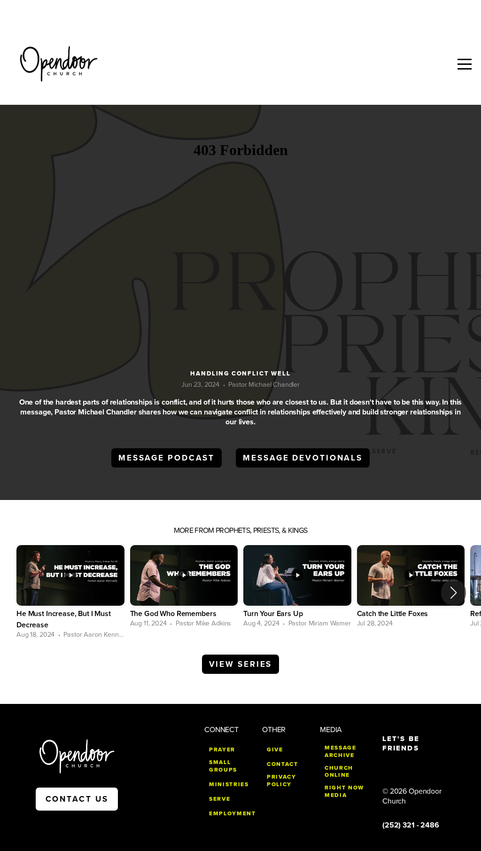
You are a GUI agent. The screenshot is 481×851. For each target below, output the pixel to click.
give (275, 749)
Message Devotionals (303, 458)
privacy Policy (281, 780)
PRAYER (222, 749)
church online (339, 772)
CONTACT (282, 764)
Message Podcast (166, 458)
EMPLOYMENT (232, 813)
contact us (77, 799)
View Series (240, 664)
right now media (344, 791)
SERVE (219, 799)
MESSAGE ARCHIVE (341, 751)
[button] (453, 592)
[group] (70, 592)
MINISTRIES (229, 784)
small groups (223, 766)
